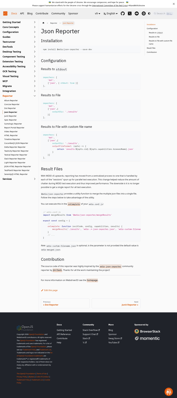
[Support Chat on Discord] (143, 13)
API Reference (63, 334)
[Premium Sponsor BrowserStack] (147, 333)
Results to (156, 33)
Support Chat (89, 334)
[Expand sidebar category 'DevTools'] (35, 46)
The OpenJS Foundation (26, 373)
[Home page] (43, 23)
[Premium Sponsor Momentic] (147, 340)
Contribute (42, 13)
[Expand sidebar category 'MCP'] (35, 81)
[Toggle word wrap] (132, 212)
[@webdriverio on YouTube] (136, 13)
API (22, 13)
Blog (30, 13)
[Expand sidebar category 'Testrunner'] (35, 42)
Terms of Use (42, 373)
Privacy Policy (22, 376)
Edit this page (51, 290)
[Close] (174, 4)
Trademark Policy (29, 349)
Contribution (152, 52)
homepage (92, 280)
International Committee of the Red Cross (110, 5)
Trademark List (45, 349)
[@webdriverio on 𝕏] (129, 13)
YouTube (112, 342)
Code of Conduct (42, 376)
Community (58, 13)
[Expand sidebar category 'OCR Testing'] (35, 71)
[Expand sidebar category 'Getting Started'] (35, 22)
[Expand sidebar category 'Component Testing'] (35, 56)
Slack (85, 338)
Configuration (152, 28)
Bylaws (31, 376)
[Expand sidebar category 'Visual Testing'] (35, 76)
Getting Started (64, 330)
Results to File (154, 37)
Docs (14, 13)
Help (59, 342)
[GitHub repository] (122, 13)
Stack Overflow (90, 330)
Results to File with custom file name (160, 42)
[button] (19, 27)
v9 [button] (96, 13)
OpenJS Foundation (36, 334)
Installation (151, 24)
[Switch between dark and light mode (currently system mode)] (149, 13)
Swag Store (114, 338)
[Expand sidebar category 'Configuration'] (35, 32)
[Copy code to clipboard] (137, 49)
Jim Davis (57, 270)
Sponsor (73, 13)
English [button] (111, 13)
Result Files (151, 48)
